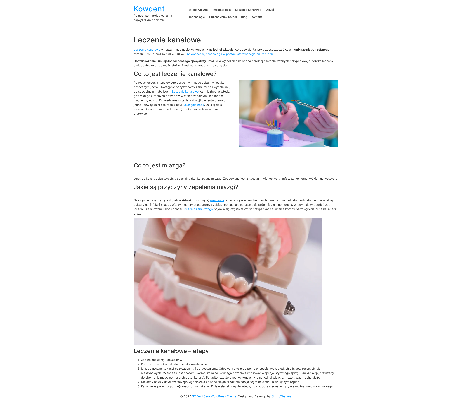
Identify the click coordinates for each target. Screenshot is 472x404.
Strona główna (198, 9)
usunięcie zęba (193, 105)
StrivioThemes (281, 396)
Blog (244, 17)
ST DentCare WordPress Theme (214, 396)
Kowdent (149, 8)
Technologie (196, 17)
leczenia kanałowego (198, 209)
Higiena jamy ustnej (223, 17)
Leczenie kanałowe (248, 9)
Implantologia (222, 9)
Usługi (270, 9)
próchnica (217, 200)
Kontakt (256, 17)
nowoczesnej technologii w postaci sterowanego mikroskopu (230, 54)
